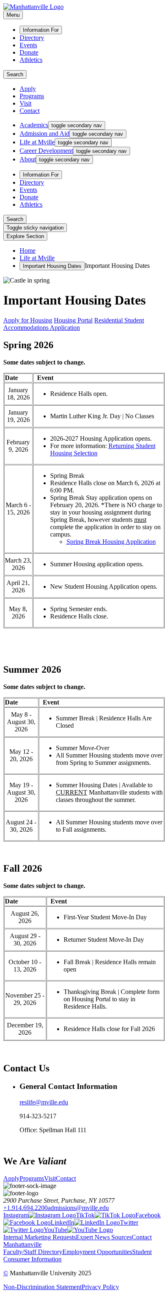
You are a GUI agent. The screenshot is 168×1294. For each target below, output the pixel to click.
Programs (32, 96)
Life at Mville (37, 257)
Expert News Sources (104, 1237)
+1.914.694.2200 (25, 1207)
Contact (30, 110)
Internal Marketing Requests (39, 1237)
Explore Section (25, 236)
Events (28, 45)
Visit (25, 103)
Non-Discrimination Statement (42, 1286)
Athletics (31, 59)
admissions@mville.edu (78, 1207)
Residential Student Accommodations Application (73, 324)
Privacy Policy (100, 1286)
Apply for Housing (27, 320)
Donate (29, 52)
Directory (32, 37)
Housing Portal (73, 320)
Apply (28, 88)
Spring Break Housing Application (111, 541)
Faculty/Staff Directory (32, 1251)
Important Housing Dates (52, 266)
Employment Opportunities (97, 1251)
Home (27, 250)
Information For (41, 30)
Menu (13, 15)
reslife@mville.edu (44, 1102)
